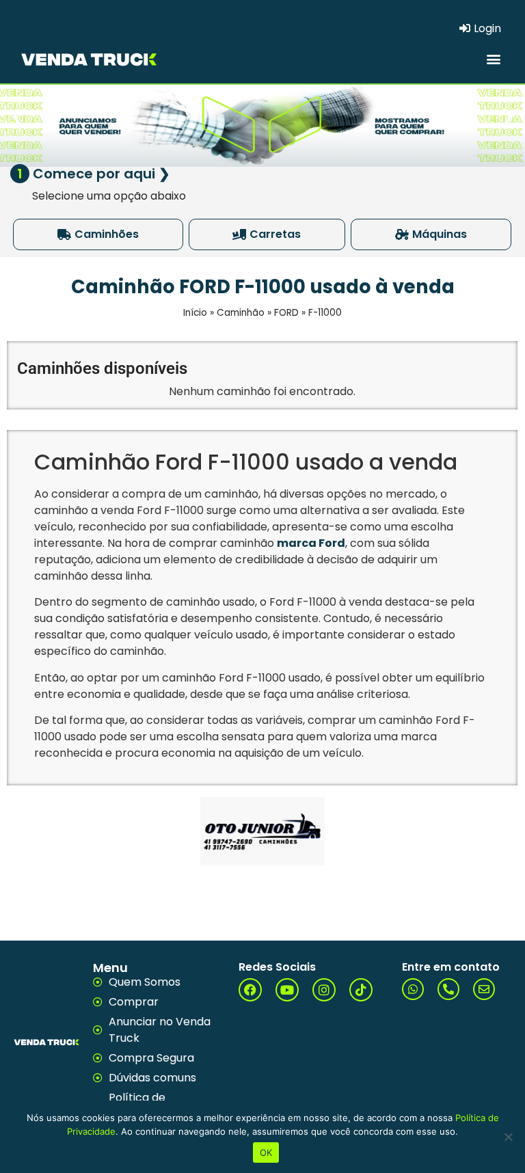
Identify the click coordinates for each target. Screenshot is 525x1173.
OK (266, 1152)
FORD (286, 312)
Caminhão (241, 312)
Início (195, 312)
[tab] (98, 234)
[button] (493, 58)
